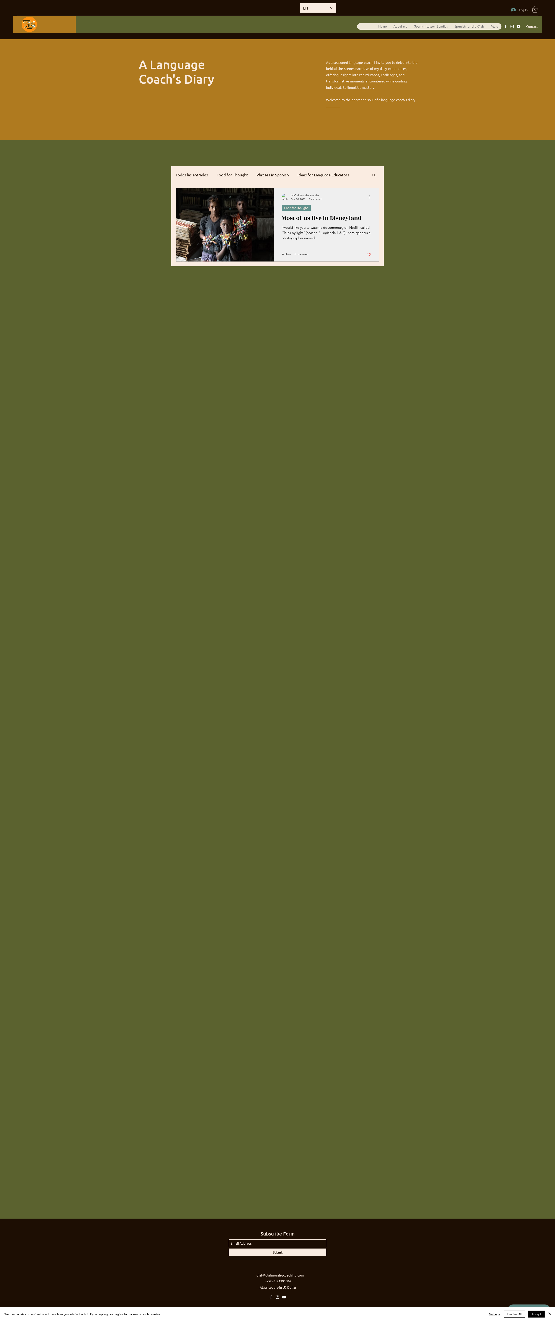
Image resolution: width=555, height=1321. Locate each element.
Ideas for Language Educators (323, 175)
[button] (534, 10)
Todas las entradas (192, 175)
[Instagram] (512, 26)
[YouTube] (518, 26)
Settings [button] (494, 1314)
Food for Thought (232, 175)
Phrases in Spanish (272, 175)
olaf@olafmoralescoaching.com (280, 1275)
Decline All (514, 1314)
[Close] (549, 1314)
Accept (536, 1314)
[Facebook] (505, 26)
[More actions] (370, 197)
